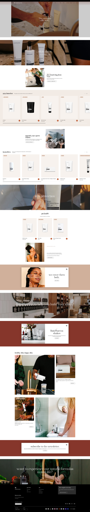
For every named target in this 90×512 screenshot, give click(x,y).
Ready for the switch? (63, 492)
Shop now (72, 383)
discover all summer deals (51, 81)
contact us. (40, 490)
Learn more (56, 338)
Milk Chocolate (62, 178)
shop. (27, 490)
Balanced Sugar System (57, 238)
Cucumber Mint (62, 120)
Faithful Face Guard (18, 421)
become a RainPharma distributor (19, 497)
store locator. (28, 489)
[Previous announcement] (14, 1)
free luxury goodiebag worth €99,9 (45, 54)
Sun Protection (43, 120)
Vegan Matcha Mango (25, 178)
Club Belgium (16, 498)
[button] (85, 93)
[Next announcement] (76, 1)
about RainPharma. (41, 489)
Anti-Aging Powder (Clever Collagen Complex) (48, 178)
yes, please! (45, 450)
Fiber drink (39, 238)
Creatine (4, 120)
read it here (56, 280)
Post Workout (24, 120)
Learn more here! (50, 257)
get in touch (45, 307)
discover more (45, 199)
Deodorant (4, 178)
